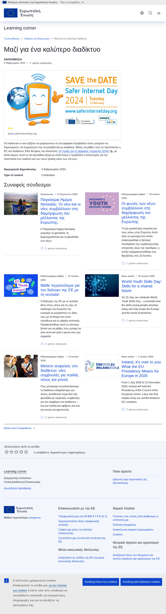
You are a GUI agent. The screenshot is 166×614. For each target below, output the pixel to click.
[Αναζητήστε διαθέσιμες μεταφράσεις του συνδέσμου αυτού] (111, 151)
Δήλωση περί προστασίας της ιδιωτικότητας (130, 481)
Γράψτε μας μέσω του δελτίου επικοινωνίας (75, 531)
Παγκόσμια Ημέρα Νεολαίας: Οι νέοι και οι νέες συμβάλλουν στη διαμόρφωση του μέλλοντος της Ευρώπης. (61, 210)
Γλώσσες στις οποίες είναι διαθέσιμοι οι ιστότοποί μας (135, 518)
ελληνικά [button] (142, 13)
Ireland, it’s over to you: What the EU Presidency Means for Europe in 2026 (142, 369)
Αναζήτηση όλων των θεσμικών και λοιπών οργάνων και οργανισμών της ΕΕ (136, 557)
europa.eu (35, 517)
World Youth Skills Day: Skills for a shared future (142, 286)
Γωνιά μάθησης (12, 38)
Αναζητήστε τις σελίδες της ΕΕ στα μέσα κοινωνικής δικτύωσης (81, 559)
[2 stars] (9, 452)
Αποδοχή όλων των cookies (101, 581)
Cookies (117, 534)
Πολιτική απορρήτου (124, 524)
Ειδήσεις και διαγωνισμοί (36, 38)
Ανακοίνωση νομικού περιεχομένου (133, 529)
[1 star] (6, 452)
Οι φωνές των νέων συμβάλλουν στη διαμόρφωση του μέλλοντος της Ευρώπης (138, 212)
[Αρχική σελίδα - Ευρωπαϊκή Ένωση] (22, 13)
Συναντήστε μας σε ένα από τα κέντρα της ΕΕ (82, 540)
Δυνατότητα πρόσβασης (17, 488)
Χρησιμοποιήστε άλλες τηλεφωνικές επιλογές (78, 523)
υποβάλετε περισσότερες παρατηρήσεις (60, 452)
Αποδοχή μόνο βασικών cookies (141, 581)
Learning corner (15, 471)
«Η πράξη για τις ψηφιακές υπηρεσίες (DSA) (83, 151)
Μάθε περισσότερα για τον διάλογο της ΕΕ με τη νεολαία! (60, 290)
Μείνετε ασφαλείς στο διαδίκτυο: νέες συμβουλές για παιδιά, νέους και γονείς (60, 373)
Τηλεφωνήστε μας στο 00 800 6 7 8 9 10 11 (82, 516)
